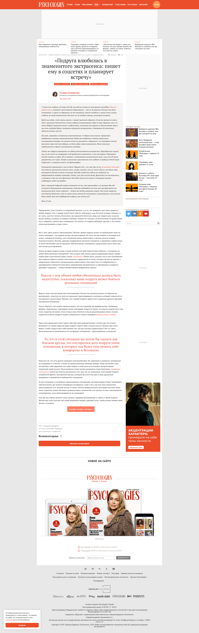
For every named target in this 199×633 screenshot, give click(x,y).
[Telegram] (92, 569)
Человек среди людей (80, 84)
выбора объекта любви (106, 314)
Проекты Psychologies (138, 577)
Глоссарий (143, 5)
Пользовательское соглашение (64, 577)
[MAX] (85, 569)
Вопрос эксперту (103, 573)
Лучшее (70, 5)
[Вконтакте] (99, 569)
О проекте (60, 573)
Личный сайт (65, 98)
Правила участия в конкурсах (132, 573)
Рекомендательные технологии (116, 577)
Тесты (156, 5)
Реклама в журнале (88, 573)
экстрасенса (78, 256)
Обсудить (113, 55)
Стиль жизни (120, 5)
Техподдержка (98, 581)
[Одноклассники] (106, 569)
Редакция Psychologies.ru (51, 426)
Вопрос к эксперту (62, 84)
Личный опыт (107, 5)
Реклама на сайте (72, 573)
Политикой (86, 551)
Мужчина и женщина (99, 84)
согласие (87, 547)
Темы (96, 5)
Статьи (77, 5)
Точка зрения (87, 5)
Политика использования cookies (90, 577)
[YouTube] (113, 569)
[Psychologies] (51, 4)
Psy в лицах (132, 5)
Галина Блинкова (69, 92)
